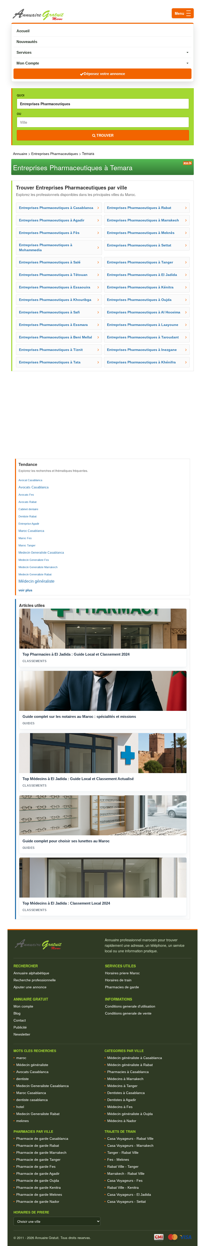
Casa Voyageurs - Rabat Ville (130, 1139)
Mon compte (23, 1006)
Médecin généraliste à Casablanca (134, 1058)
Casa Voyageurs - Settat (126, 1202)
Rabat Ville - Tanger (122, 1167)
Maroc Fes (25, 538)
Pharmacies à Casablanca (128, 1072)
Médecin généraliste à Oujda (130, 1114)
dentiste (22, 1079)
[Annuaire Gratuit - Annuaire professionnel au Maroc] (57, 944)
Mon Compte (27, 63)
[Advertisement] (103, 421)
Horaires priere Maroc (122, 973)
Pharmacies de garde (122, 987)
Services (24, 52)
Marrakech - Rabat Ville (125, 1174)
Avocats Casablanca (33, 487)
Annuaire (20, 154)
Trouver (105, 135)
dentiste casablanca (32, 1100)
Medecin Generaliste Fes (33, 559)
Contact (20, 1020)
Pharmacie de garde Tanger (38, 1160)
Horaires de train (118, 980)
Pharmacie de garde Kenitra (38, 1188)
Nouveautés (26, 41)
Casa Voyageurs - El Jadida (129, 1195)
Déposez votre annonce (104, 73)
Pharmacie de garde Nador (37, 1202)
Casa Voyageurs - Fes (124, 1181)
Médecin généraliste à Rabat (130, 1065)
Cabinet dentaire (28, 509)
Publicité (20, 1027)
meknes (22, 1121)
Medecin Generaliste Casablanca (41, 552)
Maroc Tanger (27, 545)
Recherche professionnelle (35, 980)
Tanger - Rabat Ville (122, 1153)
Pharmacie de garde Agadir (38, 1174)
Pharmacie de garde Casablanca (42, 1139)
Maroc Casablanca (31, 531)
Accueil (23, 31)
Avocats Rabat (27, 501)
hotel (20, 1107)
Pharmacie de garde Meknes (39, 1195)
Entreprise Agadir (28, 523)
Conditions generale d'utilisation (130, 1006)
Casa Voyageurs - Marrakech (130, 1146)
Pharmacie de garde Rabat (37, 1146)
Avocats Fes (26, 494)
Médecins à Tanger (122, 1086)
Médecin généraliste (36, 581)
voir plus (25, 590)
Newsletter (22, 1034)
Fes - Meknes (118, 1160)
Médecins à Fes (119, 1107)
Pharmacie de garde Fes (36, 1167)
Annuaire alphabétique (31, 973)
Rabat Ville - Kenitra (123, 1188)
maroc (21, 1058)
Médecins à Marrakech (125, 1079)
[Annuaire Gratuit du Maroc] (102, 14)
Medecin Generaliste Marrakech (38, 567)
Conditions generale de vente (128, 1013)
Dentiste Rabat (27, 516)
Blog (17, 1013)
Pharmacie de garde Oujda (37, 1181)
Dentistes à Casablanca (126, 1093)
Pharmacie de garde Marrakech (41, 1153)
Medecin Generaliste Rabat (35, 574)
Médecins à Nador (121, 1121)
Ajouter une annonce (30, 987)
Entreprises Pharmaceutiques (55, 154)
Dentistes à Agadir (121, 1100)
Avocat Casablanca (30, 480)
